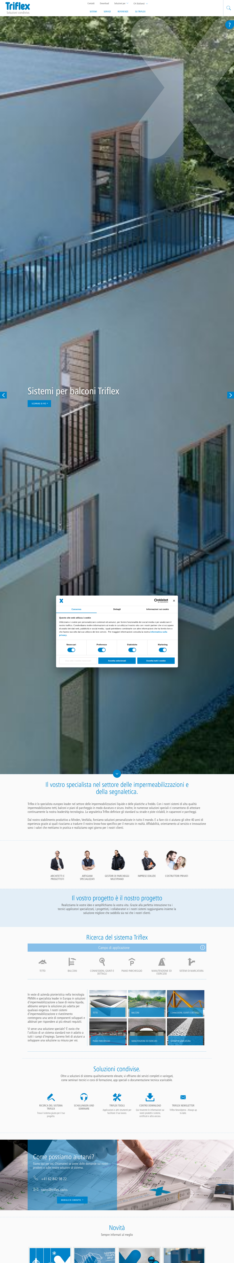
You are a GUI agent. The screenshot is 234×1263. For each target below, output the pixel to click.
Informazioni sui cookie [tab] (157, 609)
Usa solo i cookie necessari (78, 661)
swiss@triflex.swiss (54, 1189)
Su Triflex (140, 11)
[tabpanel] (57, 864)
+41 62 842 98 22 (54, 1179)
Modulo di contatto (71, 1200)
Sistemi (93, 11)
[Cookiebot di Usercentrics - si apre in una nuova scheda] (156, 601)
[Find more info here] (202, 947)
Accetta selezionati (117, 661)
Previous (3, 395)
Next (230, 395)
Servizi (107, 11)
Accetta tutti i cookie (156, 661)
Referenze (123, 11)
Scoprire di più (39, 403)
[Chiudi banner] (174, 601)
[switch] (102, 650)
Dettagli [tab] (117, 609)
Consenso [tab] (76, 609)
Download (104, 3)
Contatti (91, 3)
